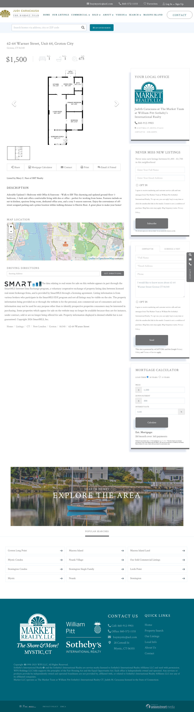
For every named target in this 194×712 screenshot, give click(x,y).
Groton (52, 326)
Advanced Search (102, 28)
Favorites (152, 3)
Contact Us (140, 132)
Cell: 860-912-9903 (122, 626)
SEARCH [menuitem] (134, 15)
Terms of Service (150, 352)
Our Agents (152, 132)
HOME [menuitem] (46, 15)
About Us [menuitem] (150, 647)
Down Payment (142, 396)
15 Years (165, 377)
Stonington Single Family (81, 569)
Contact (180, 15)
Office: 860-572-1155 (123, 631)
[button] (83, 27)
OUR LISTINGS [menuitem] (60, 15)
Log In (169, 4)
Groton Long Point (17, 550)
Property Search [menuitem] (154, 630)
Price (137, 385)
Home (10, 326)
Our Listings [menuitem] (152, 636)
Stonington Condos (17, 569)
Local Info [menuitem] (151, 642)
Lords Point (136, 569)
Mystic (11, 578)
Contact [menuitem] (149, 653)
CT (28, 326)
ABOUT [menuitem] (107, 15)
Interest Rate (142, 406)
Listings (20, 326)
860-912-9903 (146, 123)
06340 (62, 326)
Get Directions (112, 273)
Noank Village (76, 559)
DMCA (63, 706)
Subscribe (151, 223)
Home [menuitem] (148, 625)
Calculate (151, 422)
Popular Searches (97, 531)
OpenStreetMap (106, 258)
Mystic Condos (15, 559)
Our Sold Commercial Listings (145, 559)
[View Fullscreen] (11, 238)
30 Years (153, 377)
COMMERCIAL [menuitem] (79, 15)
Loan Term (140, 377)
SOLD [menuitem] (95, 15)
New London (39, 326)
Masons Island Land (140, 550)
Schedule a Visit (172, 249)
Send (151, 340)
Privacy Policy (50, 706)
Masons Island (76, 550)
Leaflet (92, 258)
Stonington (135, 578)
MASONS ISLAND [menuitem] (153, 15)
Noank (72, 578)
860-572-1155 (129, 3)
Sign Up (179, 4)
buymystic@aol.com (101, 3)
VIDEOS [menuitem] (120, 15)
